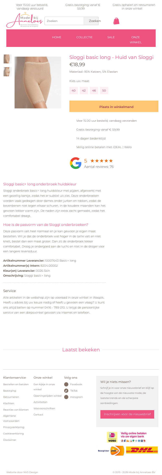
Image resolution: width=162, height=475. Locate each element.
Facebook (76, 384)
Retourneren (11, 397)
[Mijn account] (146, 29)
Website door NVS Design (22, 472)
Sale (111, 37)
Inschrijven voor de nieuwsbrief (127, 414)
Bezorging (9, 390)
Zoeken (93, 21)
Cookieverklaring (13, 433)
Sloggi (146, 57)
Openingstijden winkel (48, 395)
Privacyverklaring (13, 427)
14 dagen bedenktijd (90, 138)
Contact (38, 414)
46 (94, 90)
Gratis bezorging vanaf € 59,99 (98, 129)
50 (104, 90)
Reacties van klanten (16, 409)
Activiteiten (40, 402)
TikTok (74, 390)
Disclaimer (9, 439)
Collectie (84, 37)
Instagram (76, 397)
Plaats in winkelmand (116, 107)
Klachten (8, 403)
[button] (17, 81)
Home (56, 37)
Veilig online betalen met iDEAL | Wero (104, 147)
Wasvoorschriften (44, 408)
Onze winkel (136, 39)
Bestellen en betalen (16, 384)
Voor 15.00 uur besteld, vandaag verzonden (106, 120)
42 (84, 90)
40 (74, 90)
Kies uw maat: (79, 81)
